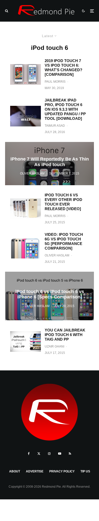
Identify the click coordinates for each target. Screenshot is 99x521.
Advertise (34, 471)
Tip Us (85, 471)
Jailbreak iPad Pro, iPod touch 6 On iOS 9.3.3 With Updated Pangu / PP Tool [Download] (65, 109)
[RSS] (70, 453)
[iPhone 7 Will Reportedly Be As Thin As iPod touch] (49, 163)
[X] (39, 453)
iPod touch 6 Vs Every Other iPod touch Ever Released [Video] (63, 202)
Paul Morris (55, 81)
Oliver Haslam (57, 255)
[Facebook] (29, 453)
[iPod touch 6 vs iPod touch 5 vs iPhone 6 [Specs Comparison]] (49, 296)
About (14, 471)
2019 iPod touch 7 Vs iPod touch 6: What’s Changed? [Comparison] (63, 68)
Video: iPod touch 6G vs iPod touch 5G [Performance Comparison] (64, 241)
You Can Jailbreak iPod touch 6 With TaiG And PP (65, 334)
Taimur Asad (55, 125)
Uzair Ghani (54, 346)
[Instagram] (49, 453)
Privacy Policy (62, 471)
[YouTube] (59, 453)
